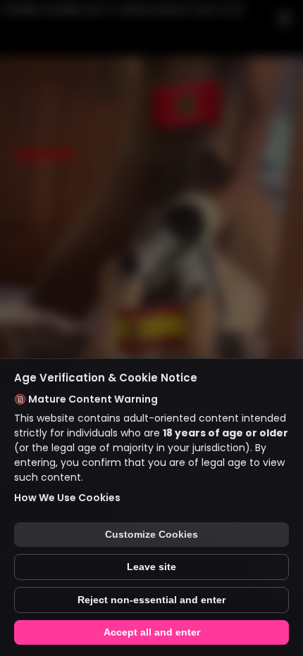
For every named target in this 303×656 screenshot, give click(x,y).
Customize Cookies (151, 534)
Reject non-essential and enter (151, 600)
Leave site (151, 567)
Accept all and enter (152, 632)
